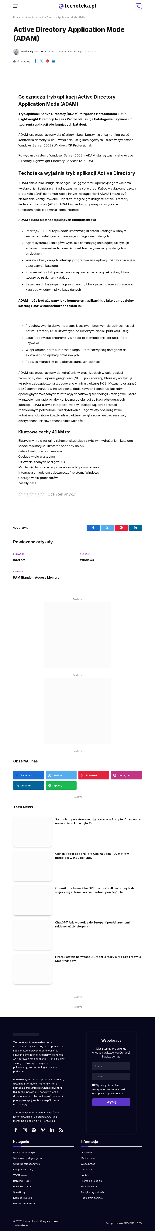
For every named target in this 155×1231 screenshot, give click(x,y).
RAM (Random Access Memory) (37, 577)
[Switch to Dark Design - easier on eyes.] (138, 6)
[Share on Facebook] (35, 61)
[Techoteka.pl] (77, 6)
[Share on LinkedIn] (53, 61)
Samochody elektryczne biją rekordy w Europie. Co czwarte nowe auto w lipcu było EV (98, 821)
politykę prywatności (110, 1093)
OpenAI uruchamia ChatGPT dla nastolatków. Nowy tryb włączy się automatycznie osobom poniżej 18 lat (94, 890)
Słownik (18, 554)
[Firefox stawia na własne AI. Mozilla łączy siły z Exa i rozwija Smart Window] (32, 969)
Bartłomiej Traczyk (32, 51)
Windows (87, 560)
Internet (19, 560)
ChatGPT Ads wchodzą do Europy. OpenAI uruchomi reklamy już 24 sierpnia (92, 924)
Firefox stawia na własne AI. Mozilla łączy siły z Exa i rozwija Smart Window (98, 959)
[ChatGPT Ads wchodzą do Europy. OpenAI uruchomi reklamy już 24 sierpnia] (32, 935)
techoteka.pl (30, 1221)
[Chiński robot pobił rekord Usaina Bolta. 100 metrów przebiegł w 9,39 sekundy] (32, 866)
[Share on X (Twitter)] (41, 61)
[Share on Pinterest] (47, 61)
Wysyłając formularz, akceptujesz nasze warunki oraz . (108, 1089)
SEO (139, 1223)
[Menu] (15, 6)
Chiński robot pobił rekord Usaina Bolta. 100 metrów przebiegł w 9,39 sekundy (92, 855)
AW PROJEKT (127, 1223)
